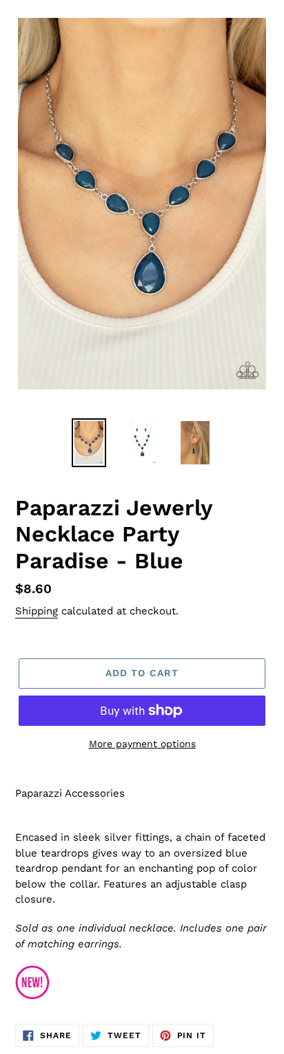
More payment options (142, 743)
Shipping (36, 611)
